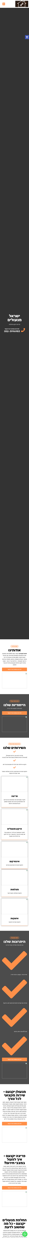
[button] (3, 4)
